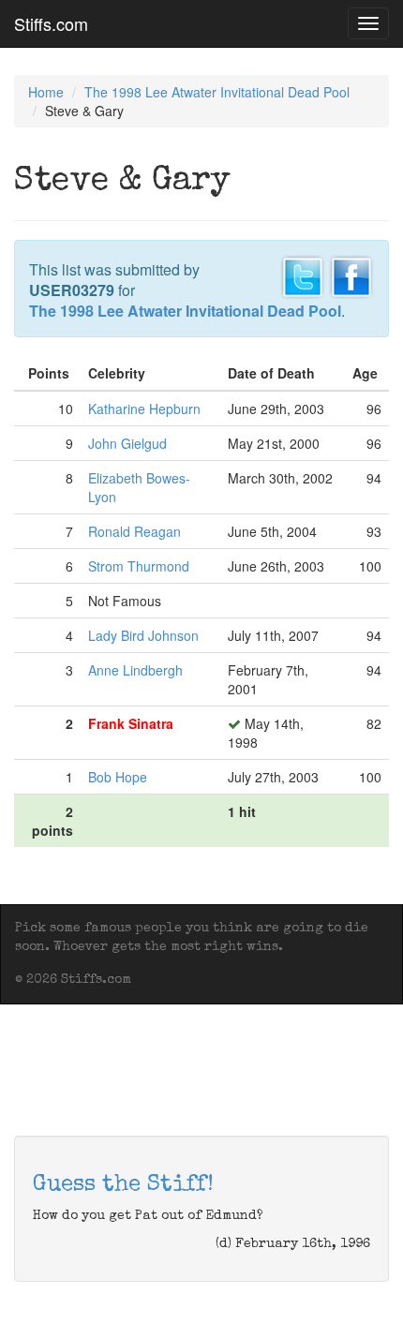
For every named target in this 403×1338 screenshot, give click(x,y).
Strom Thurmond (138, 566)
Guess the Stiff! (123, 1185)
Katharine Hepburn (144, 408)
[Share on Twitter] (302, 274)
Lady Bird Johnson (143, 635)
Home (46, 91)
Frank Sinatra (130, 723)
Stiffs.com (51, 23)
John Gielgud (127, 443)
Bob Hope (117, 776)
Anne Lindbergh (135, 670)
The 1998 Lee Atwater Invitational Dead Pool (217, 91)
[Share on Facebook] (351, 274)
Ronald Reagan (134, 531)
